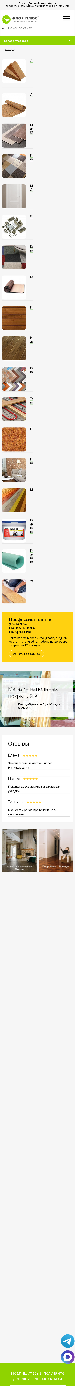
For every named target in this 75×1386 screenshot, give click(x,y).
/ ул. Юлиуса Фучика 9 (39, 706)
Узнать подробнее (26, 654)
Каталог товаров (16, 41)
